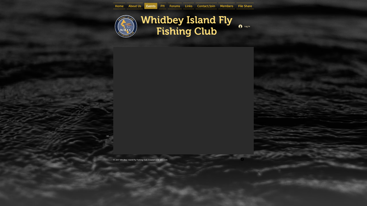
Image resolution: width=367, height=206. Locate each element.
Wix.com (163, 160)
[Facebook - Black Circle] (242, 159)
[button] (135, 6)
